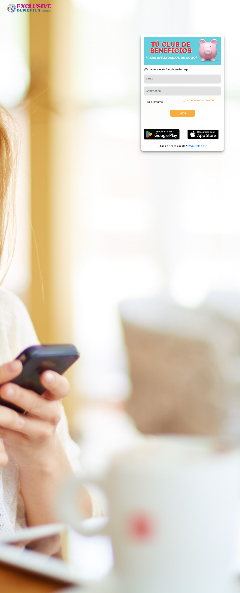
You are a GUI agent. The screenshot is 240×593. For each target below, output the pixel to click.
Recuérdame (155, 101)
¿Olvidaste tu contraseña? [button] (198, 100)
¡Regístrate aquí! (197, 146)
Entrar (182, 113)
